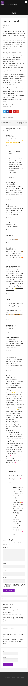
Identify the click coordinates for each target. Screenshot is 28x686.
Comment (6, 547)
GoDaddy (14, 679)
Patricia (5, 634)
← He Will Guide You (6, 122)
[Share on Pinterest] (14, 111)
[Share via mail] (17, 111)
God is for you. (7, 612)
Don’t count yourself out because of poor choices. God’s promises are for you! (13, 619)
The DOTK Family (6, 25)
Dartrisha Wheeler (15, 151)
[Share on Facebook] (7, 111)
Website (5, 577)
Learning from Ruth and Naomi (12, 614)
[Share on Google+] (10, 111)
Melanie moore (11, 356)
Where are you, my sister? (10, 610)
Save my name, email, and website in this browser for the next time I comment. (14, 585)
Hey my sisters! (7, 607)
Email (4, 570)
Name (4, 563)
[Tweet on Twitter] (4, 111)
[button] (26, 2)
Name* (5, 651)
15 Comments (6, 27)
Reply (7, 146)
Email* (5, 657)
